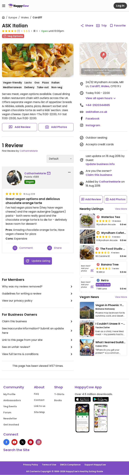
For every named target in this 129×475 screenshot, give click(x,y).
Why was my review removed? (22, 286)
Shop (58, 387)
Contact (39, 400)
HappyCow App (88, 387)
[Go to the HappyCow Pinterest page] (31, 442)
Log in (120, 6)
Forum (7, 412)
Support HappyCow (95, 464)
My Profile (9, 394)
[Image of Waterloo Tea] (87, 221)
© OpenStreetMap (114, 70)
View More (121, 209)
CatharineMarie (29, 151)
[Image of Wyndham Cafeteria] (87, 237)
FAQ (36, 394)
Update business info (100, 164)
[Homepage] (18, 5)
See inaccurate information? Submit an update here (33, 330)
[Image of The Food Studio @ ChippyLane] (87, 252)
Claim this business (14, 321)
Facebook (92, 119)
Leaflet (87, 70)
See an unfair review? (16, 347)
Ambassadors (12, 400)
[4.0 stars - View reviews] (103, 236)
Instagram (93, 125)
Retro (105, 280)
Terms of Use (49, 464)
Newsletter (10, 418)
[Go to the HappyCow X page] (22, 442)
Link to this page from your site (22, 340)
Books (58, 400)
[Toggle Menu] (3, 5)
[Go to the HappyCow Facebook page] (6, 442)
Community (13, 387)
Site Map (39, 412)
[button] (103, 56)
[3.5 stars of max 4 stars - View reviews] (102, 252)
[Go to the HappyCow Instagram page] (39, 442)
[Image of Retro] (87, 284)
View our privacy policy (17, 301)
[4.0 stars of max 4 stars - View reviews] (9, 30)
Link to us (39, 406)
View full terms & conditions (20, 354)
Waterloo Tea (110, 217)
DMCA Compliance (70, 464)
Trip (104, 25)
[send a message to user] (49, 173)
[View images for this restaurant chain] (38, 60)
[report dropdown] (69, 172)
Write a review (103, 284)
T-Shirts (59, 394)
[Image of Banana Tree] (87, 268)
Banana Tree (110, 264)
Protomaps (97, 70)
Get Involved (11, 424)
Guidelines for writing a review (21, 293)
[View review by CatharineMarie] (14, 178)
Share (89, 25)
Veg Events (10, 406)
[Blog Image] (87, 310)
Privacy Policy (30, 464)
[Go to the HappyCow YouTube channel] (14, 442)
